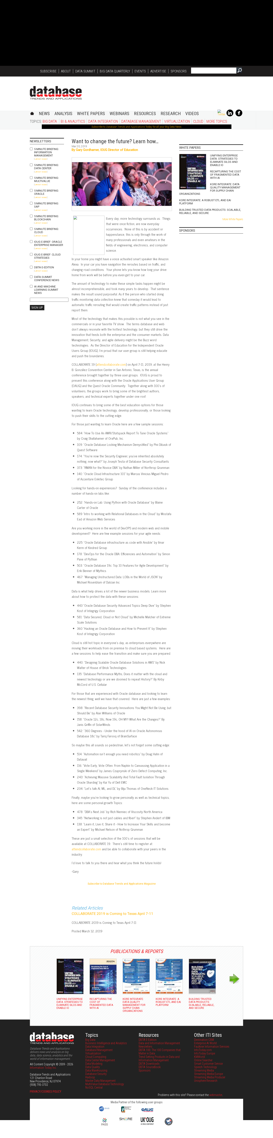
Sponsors (179, 71)
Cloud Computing (95, 1057)
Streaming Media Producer (209, 1077)
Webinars (119, 113)
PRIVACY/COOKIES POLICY (45, 1091)
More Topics (216, 121)
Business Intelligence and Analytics (106, 1043)
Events (140, 71)
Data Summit (85, 71)
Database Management (141, 121)
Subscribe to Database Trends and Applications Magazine (122, 883)
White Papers (91, 113)
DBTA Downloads (149, 1063)
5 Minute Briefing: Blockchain (46, 218)
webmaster (215, 1095)
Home (32, 113)
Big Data (50, 121)
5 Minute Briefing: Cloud (46, 230)
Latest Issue (41, 159)
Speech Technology (205, 1067)
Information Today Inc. (43, 1067)
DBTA (56, 93)
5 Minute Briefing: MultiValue (46, 179)
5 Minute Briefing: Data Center (46, 166)
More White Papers (232, 219)
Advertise (158, 71)
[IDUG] (104, 1111)
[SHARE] (125, 1120)
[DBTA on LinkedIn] (230, 115)
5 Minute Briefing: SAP (46, 205)
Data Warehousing (96, 1070)
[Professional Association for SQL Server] (104, 1126)
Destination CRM (204, 1039)
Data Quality (92, 1067)
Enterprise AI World (205, 1043)
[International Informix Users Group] (126, 1112)
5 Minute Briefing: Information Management (46, 152)
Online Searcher (203, 1060)
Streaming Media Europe (208, 1074)
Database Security (96, 1074)
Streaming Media (204, 1070)
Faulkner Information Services (211, 1046)
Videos (192, 113)
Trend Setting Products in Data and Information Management (159, 1058)
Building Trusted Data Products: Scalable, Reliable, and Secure (210, 211)
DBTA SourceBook (150, 1067)
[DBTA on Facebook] (238, 115)
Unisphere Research (205, 1080)
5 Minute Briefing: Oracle (46, 192)
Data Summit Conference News (46, 278)
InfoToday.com (203, 1050)
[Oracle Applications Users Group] (147, 1112)
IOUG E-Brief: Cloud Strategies (47, 256)
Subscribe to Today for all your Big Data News (136, 126)
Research (171, 113)
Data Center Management (100, 1060)
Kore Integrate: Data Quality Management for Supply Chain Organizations (209, 189)
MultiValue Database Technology (104, 1084)
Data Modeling (93, 1063)
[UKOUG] (147, 1123)
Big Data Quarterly (115, 71)
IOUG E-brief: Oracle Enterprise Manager (48, 243)
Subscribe (48, 71)
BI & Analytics (73, 121)
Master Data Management (100, 1080)
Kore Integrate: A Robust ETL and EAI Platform (205, 202)
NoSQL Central (94, 1087)
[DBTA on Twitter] (221, 114)
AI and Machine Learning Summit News (46, 290)
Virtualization (177, 121)
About (66, 71)
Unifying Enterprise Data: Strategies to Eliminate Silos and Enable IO (224, 160)
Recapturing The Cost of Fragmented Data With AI (225, 174)
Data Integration (103, 121)
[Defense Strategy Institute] (168, 1124)
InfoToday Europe (204, 1053)
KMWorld (199, 1057)
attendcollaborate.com (111, 364)
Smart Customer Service (208, 1063)
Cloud (198, 121)
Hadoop (90, 1077)
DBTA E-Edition (44, 267)
